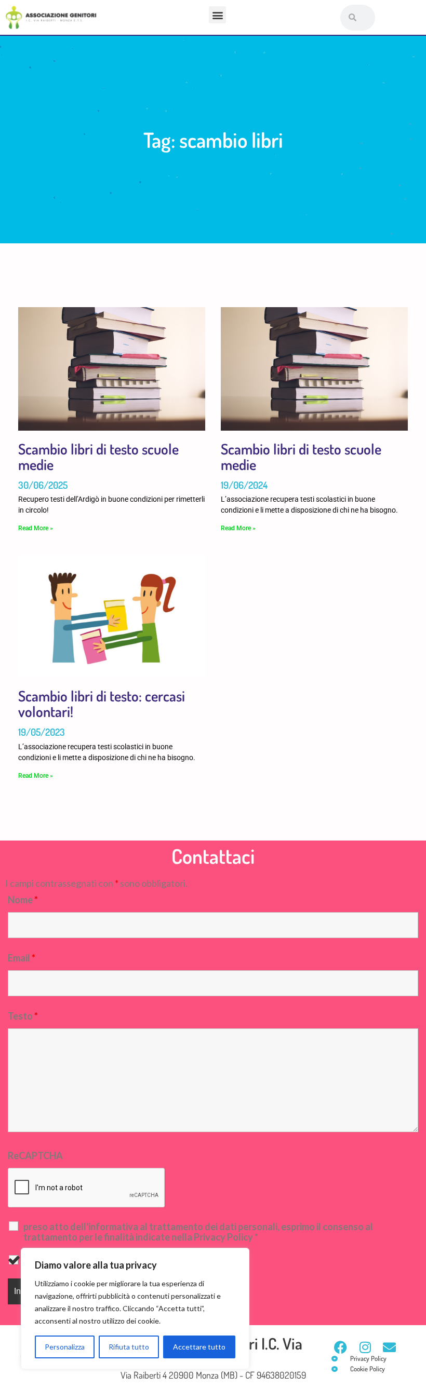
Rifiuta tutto (129, 1346)
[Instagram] (364, 1347)
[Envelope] (389, 1347)
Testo (23, 1016)
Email (21, 958)
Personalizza (65, 1346)
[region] (135, 1308)
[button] (217, 14)
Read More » (35, 528)
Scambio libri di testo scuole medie (98, 456)
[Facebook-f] (340, 1347)
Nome (23, 899)
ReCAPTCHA (35, 1155)
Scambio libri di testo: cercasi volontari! (101, 703)
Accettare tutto (199, 1346)
